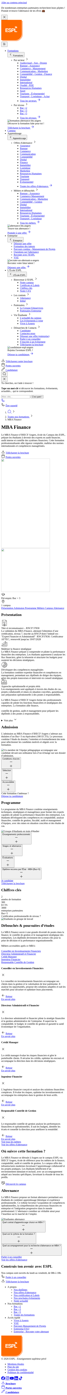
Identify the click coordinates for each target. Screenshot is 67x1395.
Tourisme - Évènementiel (32, 93)
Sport (22, 91)
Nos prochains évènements (27, 1298)
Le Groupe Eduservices (31, 308)
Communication (28, 154)
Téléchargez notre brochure (19, 361)
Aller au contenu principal (14, 2)
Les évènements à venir (31, 320)
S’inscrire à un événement (32, 341)
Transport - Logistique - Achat (35, 96)
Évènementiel (26, 182)
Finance (24, 162)
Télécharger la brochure (31, 344)
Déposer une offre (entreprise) (34, 336)
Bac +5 (23, 113)
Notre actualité (21, 1301)
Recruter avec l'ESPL (24, 254)
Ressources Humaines (31, 88)
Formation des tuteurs (24, 246)
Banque (24, 148)
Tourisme (24, 176)
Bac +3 (23, 110)
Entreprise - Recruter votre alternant (31, 1331)
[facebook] (3, 1379)
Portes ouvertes (13, 365)
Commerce (25, 151)
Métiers (41, 608)
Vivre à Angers (27, 323)
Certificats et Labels (29, 285)
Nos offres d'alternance (25, 1292)
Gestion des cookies (17, 1369)
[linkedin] (16, 1379)
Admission (19, 608)
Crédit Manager (9, 956)
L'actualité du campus (30, 318)
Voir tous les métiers (11, 1141)
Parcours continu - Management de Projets (34, 249)
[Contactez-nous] (3, 401)
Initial (23, 301)
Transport (24, 179)
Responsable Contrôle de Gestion (17, 962)
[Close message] (4, 17)
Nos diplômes (20, 1289)
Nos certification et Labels (26, 1295)
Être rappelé (11, 405)
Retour (9, 996)
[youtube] (12, 1379)
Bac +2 (23, 108)
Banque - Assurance (30, 65)
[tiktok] (20, 1379)
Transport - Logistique (31, 218)
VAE (16, 257)
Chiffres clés (26, 288)
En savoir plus (8, 999)
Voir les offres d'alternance (14, 1144)
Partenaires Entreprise (30, 310)
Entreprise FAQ (21, 1328)
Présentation (7, 608)
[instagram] (8, 1379)
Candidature (12, 370)
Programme (31, 608)
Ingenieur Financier (10, 959)
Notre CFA (25, 291)
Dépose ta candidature (12, 796)
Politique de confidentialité (20, 1372)
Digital (23, 77)
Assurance (25, 145)
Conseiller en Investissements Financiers (21, 951)
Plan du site (13, 1367)
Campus (11, 130)
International (26, 82)
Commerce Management (32, 196)
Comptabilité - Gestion (31, 202)
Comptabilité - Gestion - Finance (36, 74)
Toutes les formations (24, 1315)
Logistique (25, 168)
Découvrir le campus (16, 1184)
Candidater (25, 330)
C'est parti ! (37, 397)
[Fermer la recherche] (4, 379)
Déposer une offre (22, 243)
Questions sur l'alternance (26, 252)
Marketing (25, 170)
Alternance (25, 298)
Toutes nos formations (18, 416)
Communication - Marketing (34, 71)
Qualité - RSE (27, 85)
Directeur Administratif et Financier (18, 954)
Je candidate (7, 880)
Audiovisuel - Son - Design (33, 63)
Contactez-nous (27, 333)
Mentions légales (15, 1364)
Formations (13, 50)
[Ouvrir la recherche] (4, 374)
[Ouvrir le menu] (4, 44)
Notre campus (27, 282)
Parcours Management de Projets (30, 1326)
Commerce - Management (32, 68)
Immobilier (25, 79)
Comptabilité (26, 157)
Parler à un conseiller (30, 339)
